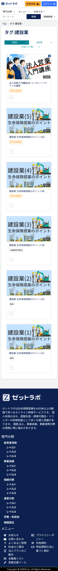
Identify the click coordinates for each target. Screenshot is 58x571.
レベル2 (11, 451)
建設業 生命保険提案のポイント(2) (26, 299)
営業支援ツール (17, 562)
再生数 (39, 42)
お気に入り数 (27, 47)
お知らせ (38, 11)
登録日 (15, 42)
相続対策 (9, 479)
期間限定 (9, 522)
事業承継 (9, 461)
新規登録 (30, 3)
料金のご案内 (16, 546)
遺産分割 (9, 498)
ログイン (47, 3)
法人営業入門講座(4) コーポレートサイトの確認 (28, 84)
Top (4, 23)
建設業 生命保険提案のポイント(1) (26, 353)
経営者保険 (10, 442)
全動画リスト (16, 558)
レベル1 (10, 447)
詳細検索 (48, 16)
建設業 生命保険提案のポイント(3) (26, 245)
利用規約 (41, 543)
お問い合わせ (16, 539)
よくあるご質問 (17, 543)
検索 (33, 16)
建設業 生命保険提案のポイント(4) (26, 191)
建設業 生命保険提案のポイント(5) (26, 137)
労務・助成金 (11, 516)
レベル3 (11, 456)
